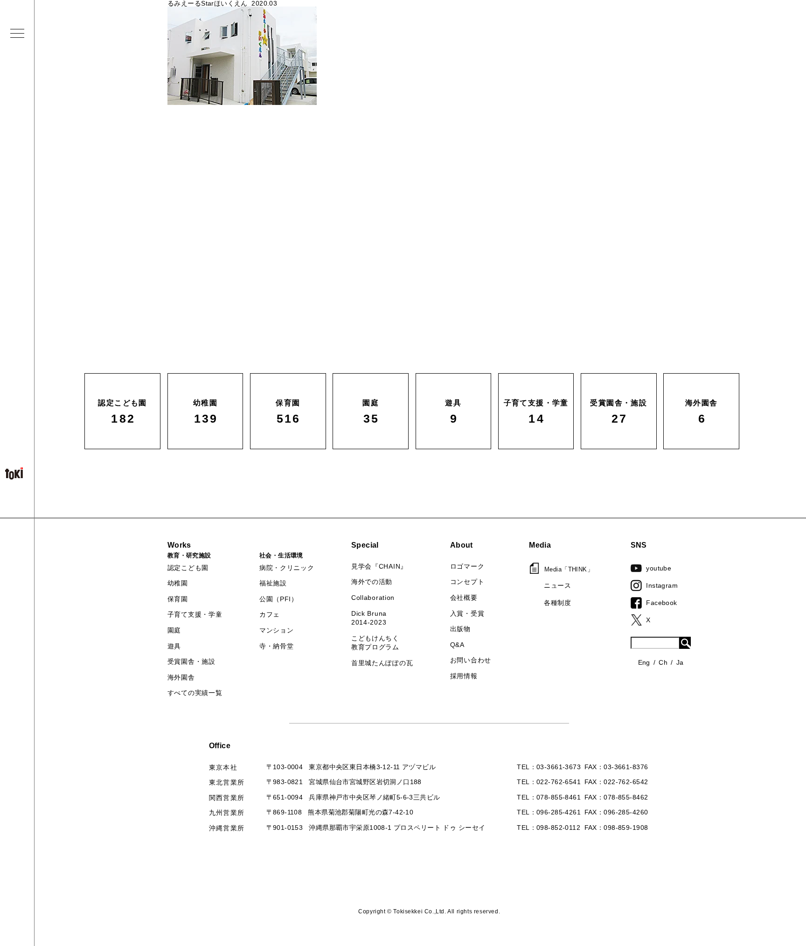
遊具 (174, 646)
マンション (276, 630)
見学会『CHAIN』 (379, 566)
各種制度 (557, 602)
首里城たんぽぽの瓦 (382, 663)
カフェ (269, 614)
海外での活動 (371, 581)
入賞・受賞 (467, 613)
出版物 (460, 629)
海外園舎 (181, 677)
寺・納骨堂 (276, 646)
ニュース (557, 585)
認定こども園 (187, 567)
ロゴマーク (467, 566)
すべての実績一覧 (194, 692)
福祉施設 (273, 583)
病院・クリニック (286, 567)
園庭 (174, 630)
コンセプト (467, 581)
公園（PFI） (278, 599)
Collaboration (373, 597)
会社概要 (464, 597)
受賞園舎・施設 (191, 661)
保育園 (177, 599)
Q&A (457, 644)
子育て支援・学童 (194, 614)
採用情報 (464, 676)
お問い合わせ (470, 660)
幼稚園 (177, 583)
